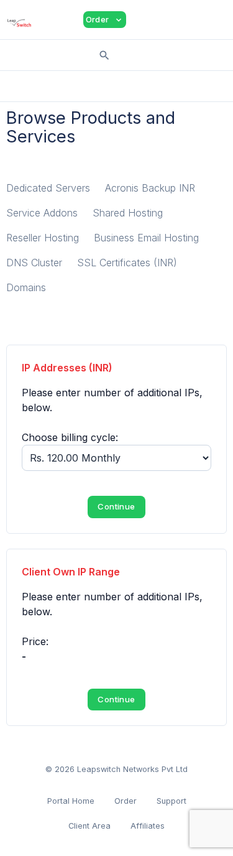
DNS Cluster (34, 262)
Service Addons (42, 213)
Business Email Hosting (146, 237)
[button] (145, 20)
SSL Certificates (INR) (127, 262)
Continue (116, 506)
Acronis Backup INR (150, 188)
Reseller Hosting (42, 237)
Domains (26, 287)
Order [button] (105, 19)
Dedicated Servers (48, 188)
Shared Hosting (128, 213)
